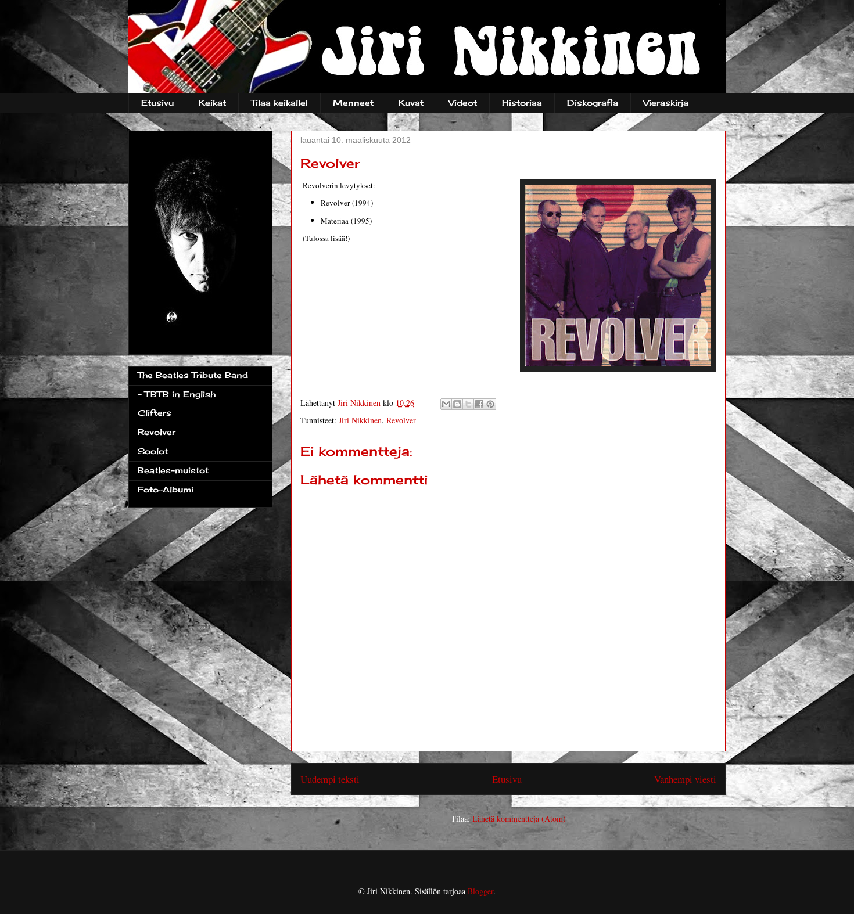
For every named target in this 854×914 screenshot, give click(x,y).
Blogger (480, 891)
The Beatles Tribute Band (193, 375)
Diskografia (592, 102)
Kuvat (411, 102)
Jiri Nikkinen (360, 420)
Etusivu (157, 102)
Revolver (401, 420)
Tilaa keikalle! (279, 102)
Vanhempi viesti (685, 779)
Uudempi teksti (330, 779)
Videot (462, 102)
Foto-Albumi (165, 489)
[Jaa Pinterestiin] (490, 404)
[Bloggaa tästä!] (457, 404)
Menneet (353, 102)
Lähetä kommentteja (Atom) (519, 818)
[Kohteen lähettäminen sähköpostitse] (446, 404)
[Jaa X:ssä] (468, 404)
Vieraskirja (665, 102)
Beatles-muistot (173, 470)
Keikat (212, 102)
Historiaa (522, 102)
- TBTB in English (177, 394)
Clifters (154, 413)
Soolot (153, 451)
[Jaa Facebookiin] (479, 404)
